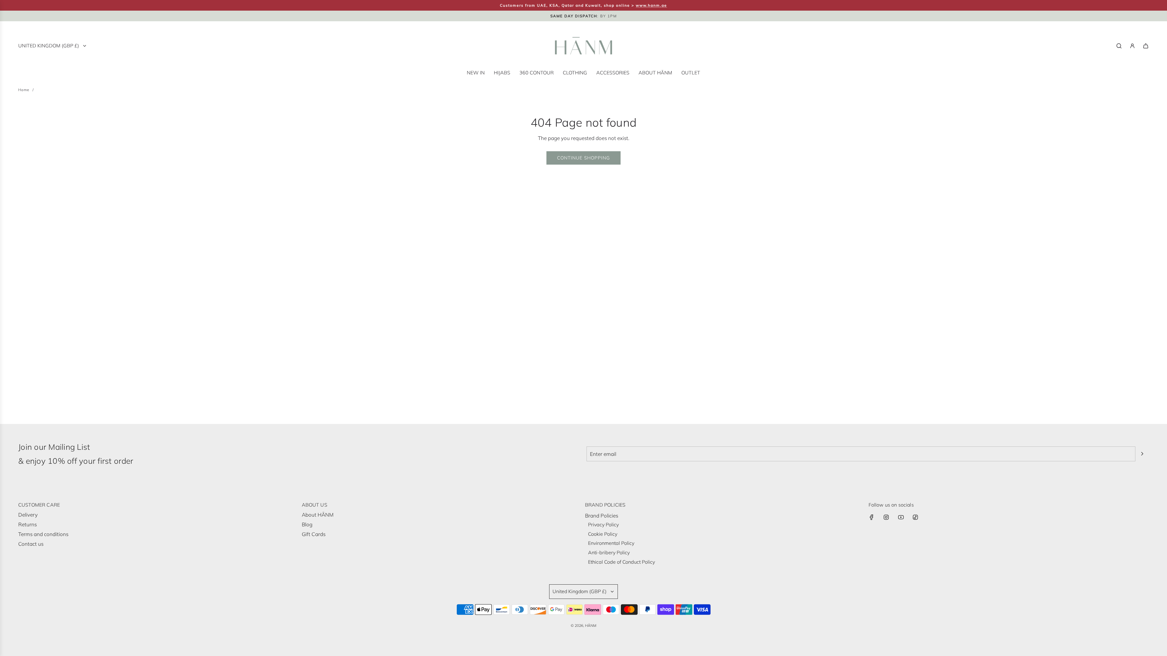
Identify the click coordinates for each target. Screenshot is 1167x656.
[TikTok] (915, 517)
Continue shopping (583, 158)
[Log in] (1132, 46)
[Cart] (1145, 46)
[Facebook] (871, 517)
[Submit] (1142, 453)
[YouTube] (900, 517)
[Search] (1119, 46)
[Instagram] (886, 517)
